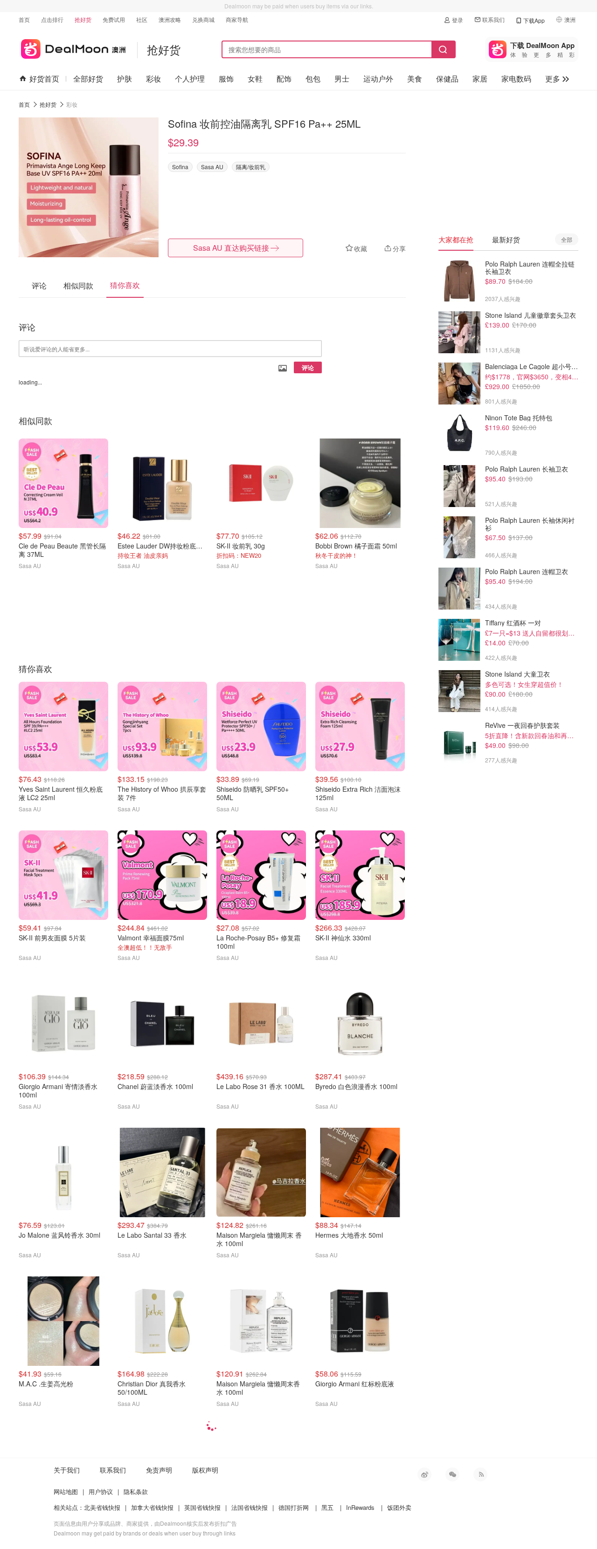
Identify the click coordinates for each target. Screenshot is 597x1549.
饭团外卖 (399, 1507)
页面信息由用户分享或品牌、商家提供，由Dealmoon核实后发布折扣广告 (145, 1523)
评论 (308, 367)
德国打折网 (293, 1507)
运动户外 (378, 78)
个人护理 (190, 78)
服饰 (226, 78)
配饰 (284, 78)
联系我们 (493, 19)
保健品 (447, 78)
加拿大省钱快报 (152, 1507)
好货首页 (44, 78)
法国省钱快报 (249, 1507)
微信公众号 (452, 1474)
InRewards (360, 1507)
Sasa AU (212, 167)
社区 (141, 19)
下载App (534, 20)
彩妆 (153, 78)
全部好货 (88, 78)
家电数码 (516, 78)
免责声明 (159, 1469)
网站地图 (66, 1491)
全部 (566, 239)
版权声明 (205, 1469)
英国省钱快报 (202, 1507)
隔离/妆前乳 (250, 167)
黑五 (327, 1507)
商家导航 (237, 19)
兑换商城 (203, 19)
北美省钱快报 (102, 1507)
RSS (480, 1474)
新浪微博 (424, 1474)
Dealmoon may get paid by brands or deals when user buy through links (145, 1533)
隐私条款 (136, 1491)
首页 (24, 19)
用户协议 (101, 1491)
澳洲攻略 (170, 19)
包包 (312, 78)
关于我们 (67, 1469)
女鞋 (255, 78)
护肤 (124, 78)
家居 (479, 78)
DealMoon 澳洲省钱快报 (72, 47)
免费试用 (114, 19)
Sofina (180, 167)
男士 (341, 78)
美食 (414, 78)
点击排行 (52, 19)
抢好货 (83, 19)
